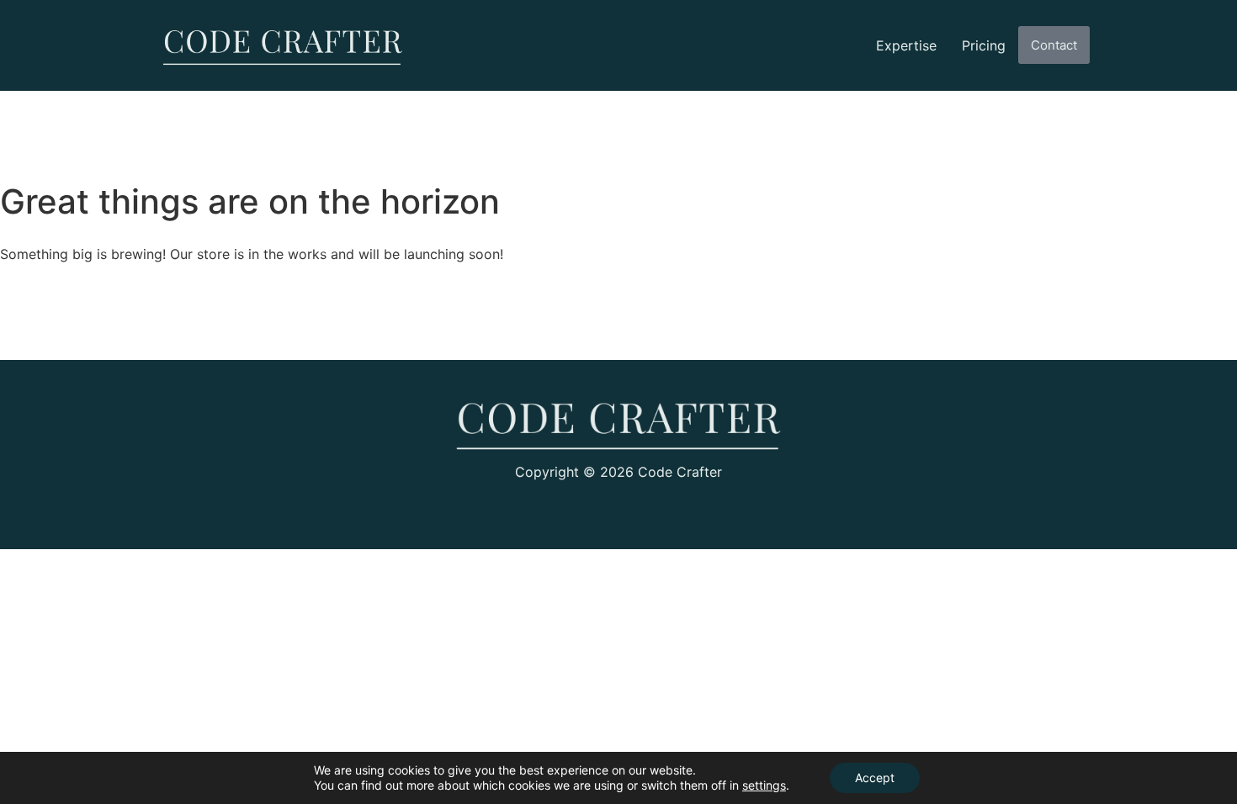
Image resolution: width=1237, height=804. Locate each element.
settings (764, 785)
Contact (1054, 45)
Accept (875, 777)
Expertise (906, 45)
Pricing (984, 45)
